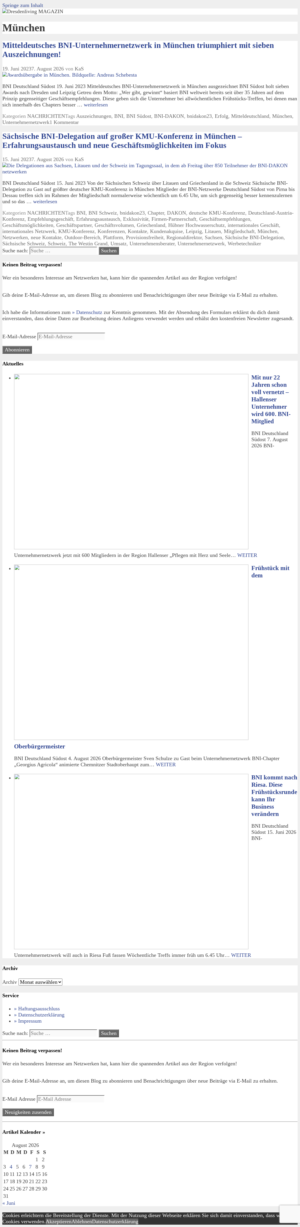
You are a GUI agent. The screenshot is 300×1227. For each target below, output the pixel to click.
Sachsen (213, 237)
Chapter (156, 213)
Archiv (9, 982)
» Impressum (28, 1021)
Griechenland (151, 225)
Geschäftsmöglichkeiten (27, 225)
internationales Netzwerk (28, 231)
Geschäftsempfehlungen (224, 219)
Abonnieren (17, 350)
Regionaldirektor (184, 237)
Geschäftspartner (74, 225)
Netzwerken (15, 237)
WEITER (247, 555)
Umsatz (118, 243)
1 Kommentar (64, 122)
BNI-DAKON (169, 116)
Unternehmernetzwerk (26, 122)
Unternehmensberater (152, 243)
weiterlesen (96, 105)
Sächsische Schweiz (23, 243)
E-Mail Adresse (19, 1099)
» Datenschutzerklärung (39, 1015)
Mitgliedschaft (239, 231)
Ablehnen (81, 1221)
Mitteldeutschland (250, 116)
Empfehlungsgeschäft (50, 219)
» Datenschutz (87, 312)
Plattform (113, 237)
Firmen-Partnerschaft (173, 219)
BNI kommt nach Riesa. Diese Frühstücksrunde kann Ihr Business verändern (274, 795)
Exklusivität (136, 219)
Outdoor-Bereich (82, 237)
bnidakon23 (199, 116)
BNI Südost (138, 116)
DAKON (176, 213)
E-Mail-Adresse (20, 336)
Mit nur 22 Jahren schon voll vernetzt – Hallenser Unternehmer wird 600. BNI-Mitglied (271, 399)
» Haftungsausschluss (37, 1009)
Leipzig (194, 231)
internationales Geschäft (253, 225)
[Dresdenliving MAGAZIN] (32, 11)
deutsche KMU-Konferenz (217, 213)
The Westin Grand (88, 243)
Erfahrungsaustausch (98, 219)
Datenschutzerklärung (115, 1221)
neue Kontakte (46, 237)
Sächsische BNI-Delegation (254, 237)
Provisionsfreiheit (144, 237)
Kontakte (137, 231)
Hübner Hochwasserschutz (196, 225)
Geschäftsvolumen (114, 225)
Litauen (213, 231)
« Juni (8, 1203)
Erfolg (221, 116)
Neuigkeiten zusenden (28, 1112)
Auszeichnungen (93, 116)
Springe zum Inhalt (22, 5)
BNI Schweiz (102, 213)
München (282, 116)
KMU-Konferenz (76, 231)
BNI (118, 116)
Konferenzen (111, 231)
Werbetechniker (244, 243)
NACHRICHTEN (46, 116)
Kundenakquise (166, 231)
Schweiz (57, 243)
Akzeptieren (58, 1221)
